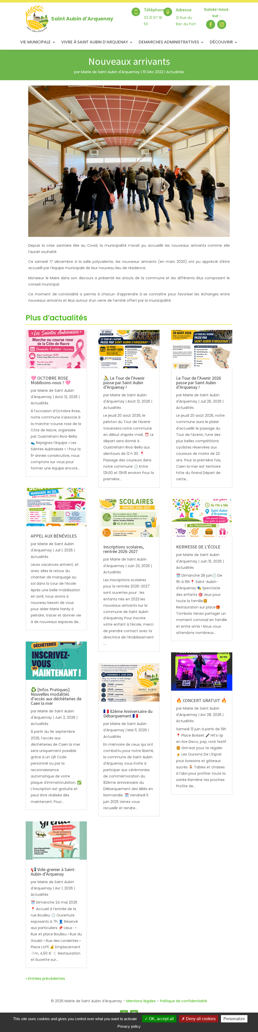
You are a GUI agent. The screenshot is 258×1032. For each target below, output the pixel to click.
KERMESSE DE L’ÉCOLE (198, 547)
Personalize (234, 1019)
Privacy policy (129, 1026)
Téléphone (154, 10)
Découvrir (221, 42)
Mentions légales (141, 1000)
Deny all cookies (200, 1019)
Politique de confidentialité (183, 1000)
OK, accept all (161, 1019)
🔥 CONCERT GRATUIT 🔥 (201, 700)
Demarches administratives (169, 42)
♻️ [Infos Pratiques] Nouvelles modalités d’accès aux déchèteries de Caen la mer (56, 696)
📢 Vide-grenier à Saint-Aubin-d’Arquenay (53, 872)
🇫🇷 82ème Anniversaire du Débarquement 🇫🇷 (127, 713)
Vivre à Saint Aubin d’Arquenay (94, 42)
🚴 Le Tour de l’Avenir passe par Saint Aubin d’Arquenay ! (124, 382)
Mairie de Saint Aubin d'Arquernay (110, 71)
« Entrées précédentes (45, 978)
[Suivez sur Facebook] (210, 24)
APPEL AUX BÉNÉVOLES (54, 536)
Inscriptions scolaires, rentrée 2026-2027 (123, 549)
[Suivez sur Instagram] (221, 24)
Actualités (175, 71)
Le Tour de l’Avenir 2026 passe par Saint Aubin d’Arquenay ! (198, 382)
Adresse (183, 10)
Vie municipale (35, 42)
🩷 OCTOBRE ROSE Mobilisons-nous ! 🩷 (51, 380)
